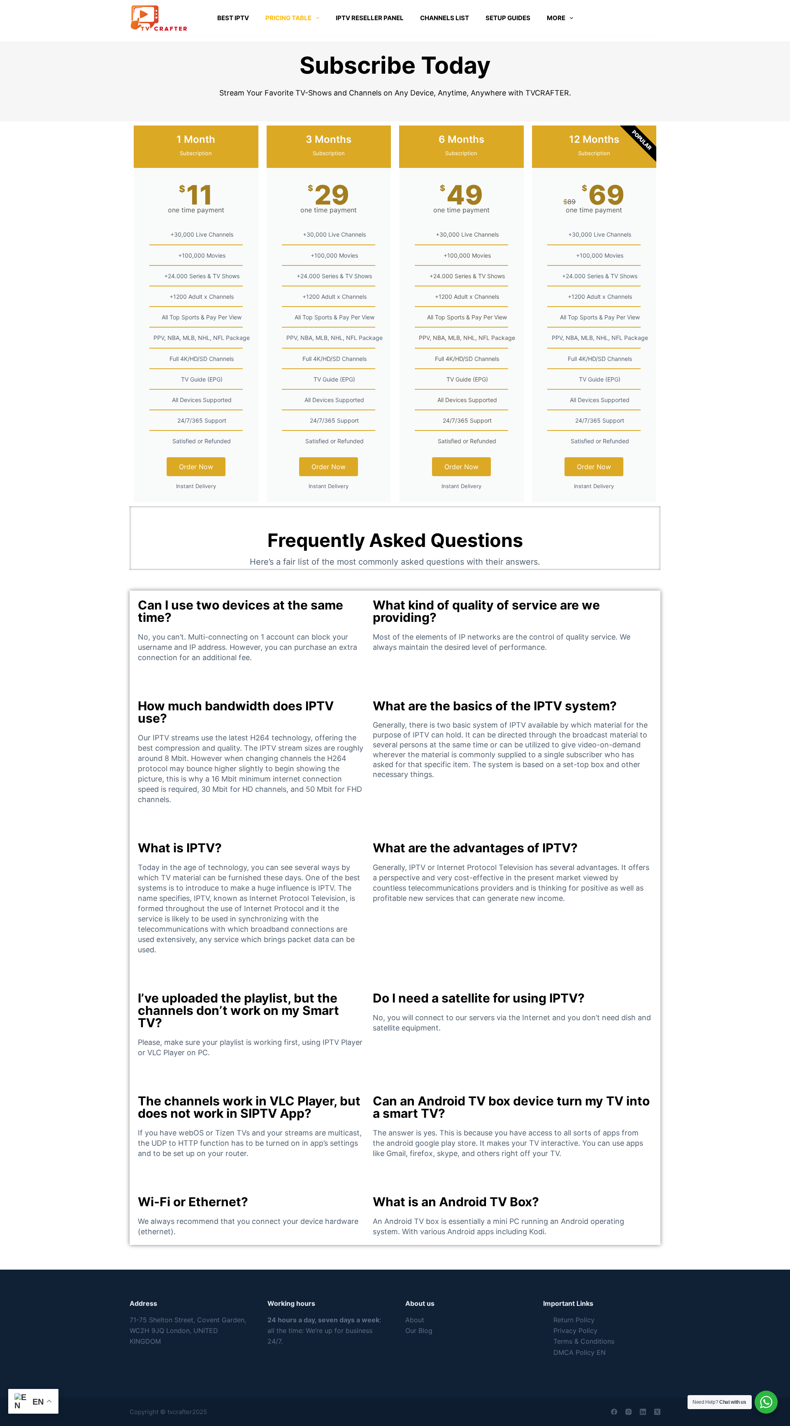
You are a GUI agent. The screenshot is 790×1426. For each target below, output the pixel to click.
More (556, 18)
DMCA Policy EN (579, 1352)
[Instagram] (628, 1412)
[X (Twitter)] (657, 1412)
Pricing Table (288, 18)
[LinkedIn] (643, 1412)
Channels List (444, 18)
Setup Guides (508, 18)
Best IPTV (233, 18)
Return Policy (574, 1320)
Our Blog (418, 1330)
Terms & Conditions (583, 1341)
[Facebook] (614, 1412)
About (414, 1320)
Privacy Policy (575, 1330)
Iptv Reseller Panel (370, 18)
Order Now (196, 467)
